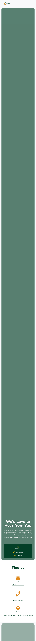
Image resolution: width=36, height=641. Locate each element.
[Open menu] (32, 4)
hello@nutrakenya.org (18, 585)
